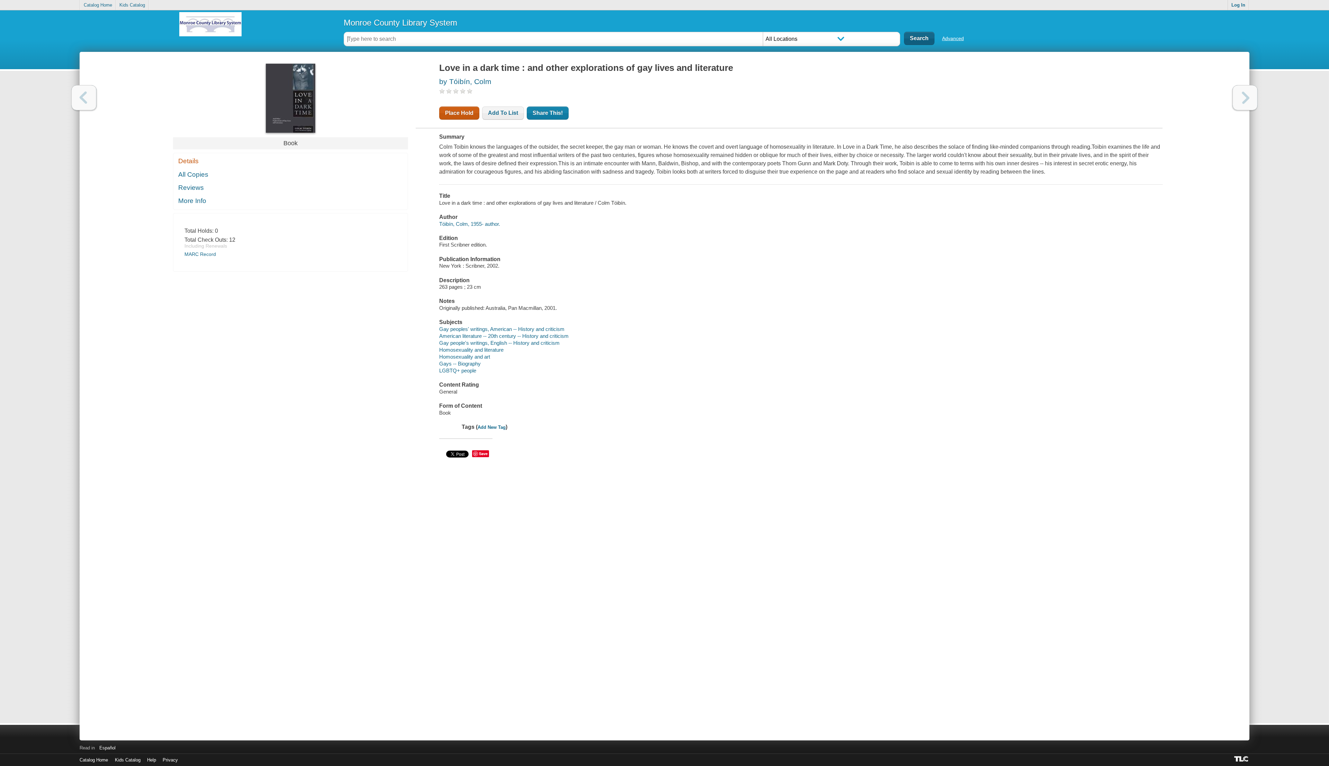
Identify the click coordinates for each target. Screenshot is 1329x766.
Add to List (503, 113)
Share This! (548, 113)
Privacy (170, 760)
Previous (84, 97)
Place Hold (459, 113)
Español (107, 747)
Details (188, 161)
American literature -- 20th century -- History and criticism (504, 336)
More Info (192, 200)
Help (151, 760)
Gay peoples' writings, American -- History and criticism (501, 329)
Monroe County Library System (400, 22)
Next (1245, 97)
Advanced (953, 38)
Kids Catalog (132, 5)
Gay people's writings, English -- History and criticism (499, 343)
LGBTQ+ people (457, 370)
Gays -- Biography (460, 364)
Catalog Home (98, 5)
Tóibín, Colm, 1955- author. (469, 224)
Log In (1238, 5)
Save (483, 453)
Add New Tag (492, 427)
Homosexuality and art (464, 357)
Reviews (191, 187)
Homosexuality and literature (471, 350)
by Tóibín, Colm (465, 81)
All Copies (193, 174)
